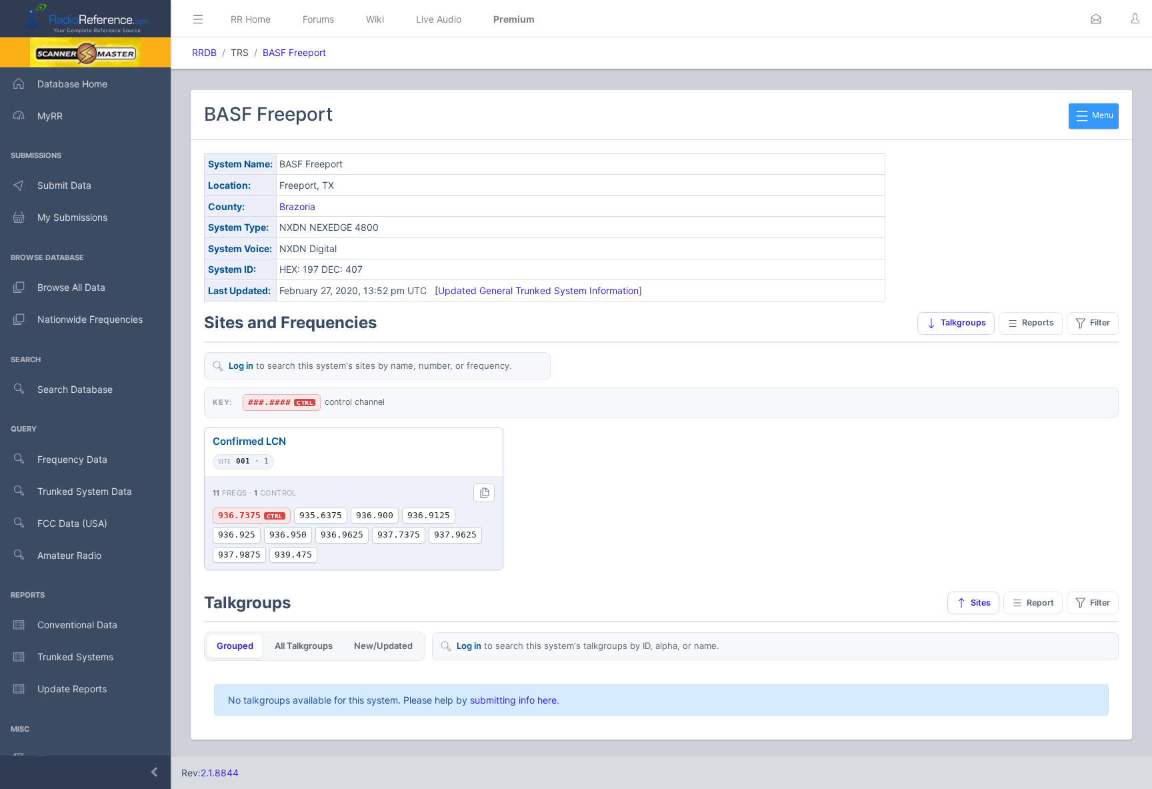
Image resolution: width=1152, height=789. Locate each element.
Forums (318, 19)
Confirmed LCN (249, 441)
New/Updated (383, 645)
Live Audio (438, 19)
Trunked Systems (75, 656)
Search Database (75, 389)
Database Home (72, 83)
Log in (241, 365)
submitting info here (513, 700)
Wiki (375, 19)
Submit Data (64, 185)
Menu (1101, 115)
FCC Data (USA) (72, 523)
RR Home (251, 19)
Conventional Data (77, 624)
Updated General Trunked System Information (538, 290)
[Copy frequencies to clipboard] (484, 493)
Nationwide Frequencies (90, 319)
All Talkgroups (304, 645)
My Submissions (72, 217)
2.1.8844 (220, 772)
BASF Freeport (294, 52)
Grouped (235, 645)
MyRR (50, 115)
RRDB (204, 52)
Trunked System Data (84, 491)
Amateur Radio (69, 555)
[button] (1096, 18)
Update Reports (72, 688)
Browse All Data (71, 287)
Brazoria (297, 206)
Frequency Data (72, 459)
